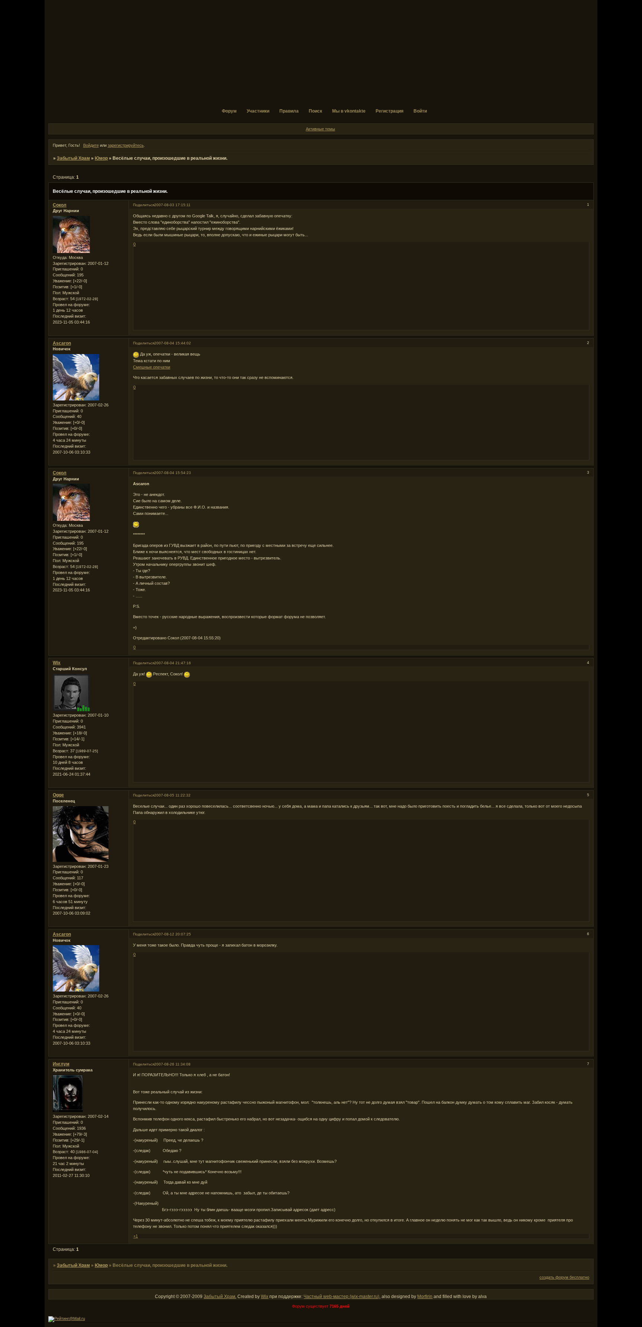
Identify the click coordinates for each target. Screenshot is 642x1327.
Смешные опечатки (151, 367)
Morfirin (424, 1296)
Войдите (91, 145)
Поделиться (143, 205)
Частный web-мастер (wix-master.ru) (341, 1296)
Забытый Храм (73, 158)
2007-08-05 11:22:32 (172, 795)
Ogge (58, 795)
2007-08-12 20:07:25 (172, 934)
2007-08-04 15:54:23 (172, 473)
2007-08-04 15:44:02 (172, 343)
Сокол (60, 205)
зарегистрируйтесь (126, 145)
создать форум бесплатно (564, 1277)
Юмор (101, 158)
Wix (57, 662)
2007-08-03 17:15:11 (172, 205)
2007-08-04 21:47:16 (172, 663)
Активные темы (320, 129)
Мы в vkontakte (349, 111)
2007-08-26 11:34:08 (172, 1064)
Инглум (61, 1064)
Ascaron (62, 343)
